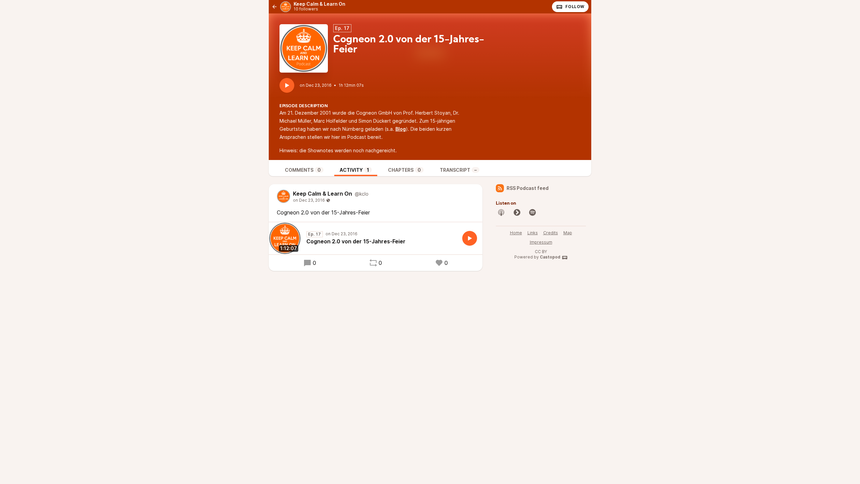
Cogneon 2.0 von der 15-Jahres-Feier (355, 241)
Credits (550, 232)
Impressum (541, 242)
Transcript (458, 170)
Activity (354, 170)
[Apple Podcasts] (501, 212)
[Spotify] (532, 212)
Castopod (550, 256)
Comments (303, 170)
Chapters (404, 170)
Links (532, 232)
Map (567, 232)
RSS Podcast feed (528, 188)
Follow (575, 6)
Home (516, 232)
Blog (400, 129)
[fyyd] (517, 212)
